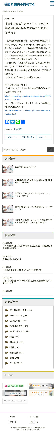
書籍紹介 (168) (16, 342)
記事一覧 (12, 11)
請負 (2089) (15, 358)
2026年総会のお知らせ (25, 167)
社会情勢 (20, 11)
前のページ (12, 137)
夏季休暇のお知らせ (11, 259)
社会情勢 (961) (16, 353)
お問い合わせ (34, 422)
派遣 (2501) (15, 347)
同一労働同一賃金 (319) (21, 310)
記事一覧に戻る (28, 137)
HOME (4, 11)
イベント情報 (34, 417)
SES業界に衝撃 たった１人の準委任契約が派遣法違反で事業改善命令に (33, 221)
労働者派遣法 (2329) (19, 326)
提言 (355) (14, 337)
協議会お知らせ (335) (19, 331)
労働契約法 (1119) (18, 321)
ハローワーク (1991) (19, 315)
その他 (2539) (16, 363)
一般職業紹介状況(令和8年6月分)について (21, 270)
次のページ (43, 137)
